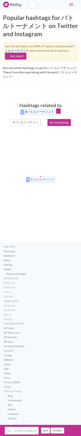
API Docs (9, 341)
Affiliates (9, 360)
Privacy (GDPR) (12, 382)
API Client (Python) (14, 346)
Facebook (13, 414)
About (7, 364)
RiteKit (7, 269)
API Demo (9, 328)
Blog (10, 396)
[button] (44, 122)
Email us (12, 418)
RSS (9, 405)
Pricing (7, 355)
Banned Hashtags (16, 274)
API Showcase (12, 332)
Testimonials (14, 400)
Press (7, 377)
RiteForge (9, 251)
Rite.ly (7, 260)
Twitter (11, 409)
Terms (7, 386)
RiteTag (8, 264)
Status (7, 373)
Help (6, 369)
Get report (17, 56)
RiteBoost (9, 255)
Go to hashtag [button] (59, 122)
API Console (10, 337)
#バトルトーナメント (39, 111)
